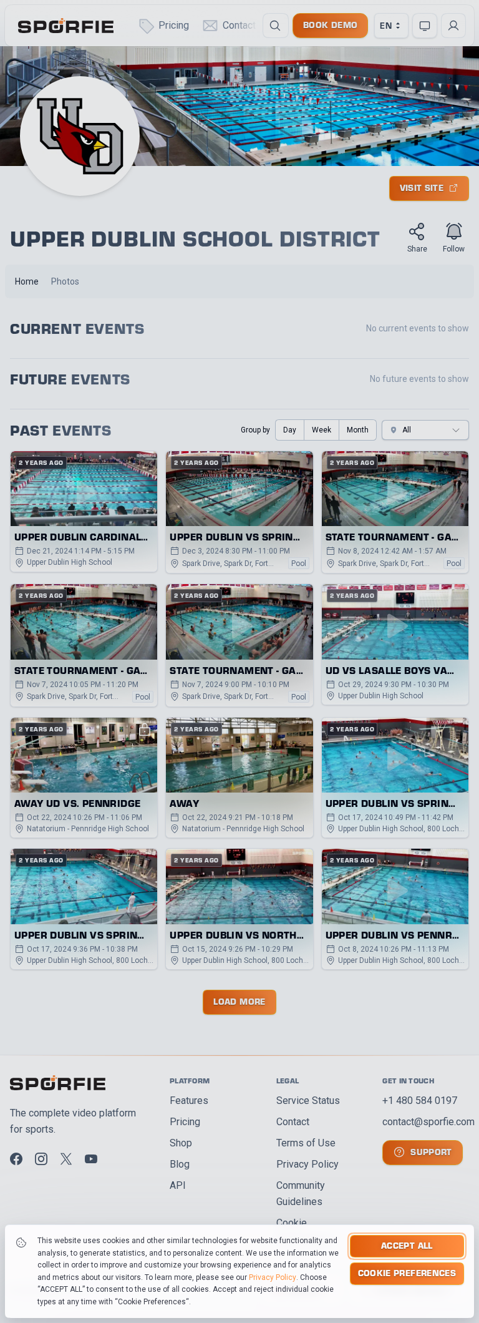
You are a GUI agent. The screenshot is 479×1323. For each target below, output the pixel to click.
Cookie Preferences (407, 1273)
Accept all (407, 1245)
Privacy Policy (272, 1277)
